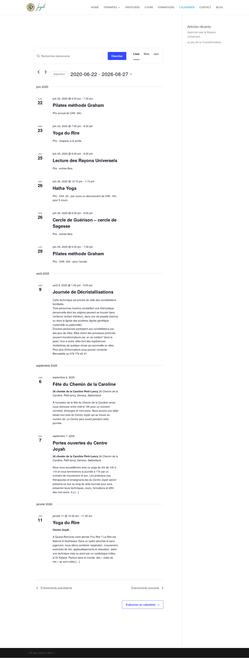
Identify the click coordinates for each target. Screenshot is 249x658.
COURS (149, 7)
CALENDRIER (187, 7)
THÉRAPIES (110, 7)
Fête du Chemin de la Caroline (84, 384)
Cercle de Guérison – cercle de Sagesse (84, 223)
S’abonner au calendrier (140, 604)
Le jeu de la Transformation (204, 42)
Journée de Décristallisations (83, 292)
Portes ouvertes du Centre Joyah (80, 446)
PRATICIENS (132, 7)
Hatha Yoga (64, 188)
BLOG (219, 7)
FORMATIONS (166, 7)
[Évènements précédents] (38, 72)
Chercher (117, 56)
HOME (95, 7)
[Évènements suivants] (45, 72)
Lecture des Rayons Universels (85, 160)
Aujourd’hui (59, 73)
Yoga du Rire (66, 133)
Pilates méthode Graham (78, 105)
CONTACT (205, 7)
